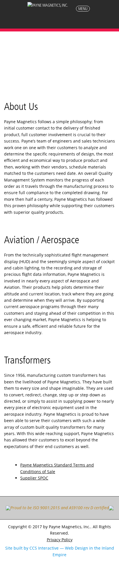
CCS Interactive (44, 548)
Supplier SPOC (34, 478)
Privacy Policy (59, 539)
